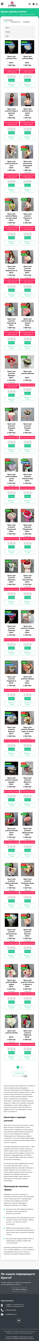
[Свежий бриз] (27, 616)
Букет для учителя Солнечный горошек (11, 528)
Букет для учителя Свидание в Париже (11, 680)
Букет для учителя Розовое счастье (28, 427)
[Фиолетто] (27, 768)
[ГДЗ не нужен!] (27, 309)
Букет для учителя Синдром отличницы (27, 269)
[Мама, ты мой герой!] (11, 204)
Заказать (11, 80)
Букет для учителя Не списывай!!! (27, 163)
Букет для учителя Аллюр (11, 1032)
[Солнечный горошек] (11, 515)
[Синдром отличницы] (27, 256)
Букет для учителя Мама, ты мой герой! (11, 216)
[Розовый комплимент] (11, 414)
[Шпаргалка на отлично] (11, 256)
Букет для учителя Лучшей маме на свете (27, 729)
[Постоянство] (27, 566)
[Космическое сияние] (11, 920)
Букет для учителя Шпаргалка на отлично (11, 269)
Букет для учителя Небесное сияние (28, 1034)
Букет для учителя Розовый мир (27, 476)
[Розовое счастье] (27, 414)
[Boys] (27, 46)
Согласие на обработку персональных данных (19, 1338)
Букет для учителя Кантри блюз (11, 830)
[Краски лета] (11, 151)
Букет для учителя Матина (27, 372)
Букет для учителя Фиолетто (28, 780)
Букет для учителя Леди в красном (11, 111)
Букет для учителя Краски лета (11, 163)
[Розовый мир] (27, 464)
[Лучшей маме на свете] (27, 717)
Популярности (15, 22)
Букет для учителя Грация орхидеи (11, 780)
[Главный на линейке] (11, 309)
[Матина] (27, 361)
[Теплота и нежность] (27, 970)
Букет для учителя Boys (27, 57)
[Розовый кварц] (27, 869)
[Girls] (11, 46)
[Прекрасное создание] (27, 515)
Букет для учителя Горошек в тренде (27, 217)
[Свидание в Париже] (11, 667)
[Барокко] (11, 717)
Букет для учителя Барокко (11, 729)
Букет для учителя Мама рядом (11, 982)
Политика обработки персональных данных (19, 1337)
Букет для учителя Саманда (11, 628)
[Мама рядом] (11, 970)
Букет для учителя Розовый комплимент (11, 427)
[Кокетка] (27, 920)
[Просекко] (11, 566)
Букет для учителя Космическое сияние (11, 933)
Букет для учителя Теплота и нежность (27, 982)
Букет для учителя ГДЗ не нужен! (27, 321)
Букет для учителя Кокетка (28, 932)
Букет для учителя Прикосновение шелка (11, 882)
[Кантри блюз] (11, 818)
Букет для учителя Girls (11, 57)
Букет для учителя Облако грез (27, 679)
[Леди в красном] (11, 99)
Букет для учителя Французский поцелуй (27, 831)
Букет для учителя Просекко (11, 578)
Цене (5, 22)
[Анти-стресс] (27, 99)
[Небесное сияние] (27, 1021)
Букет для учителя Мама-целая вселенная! (11, 477)
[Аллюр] (11, 1021)
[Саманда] (11, 616)
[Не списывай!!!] (27, 151)
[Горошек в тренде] (27, 204)
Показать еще (19, 1073)
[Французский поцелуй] (27, 818)
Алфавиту (26, 22)
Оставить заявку (19, 1289)
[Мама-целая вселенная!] (11, 464)
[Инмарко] (11, 361)
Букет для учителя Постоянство (27, 578)
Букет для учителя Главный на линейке (11, 322)
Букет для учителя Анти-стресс (27, 111)
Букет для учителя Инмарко (11, 373)
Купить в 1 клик (11, 85)
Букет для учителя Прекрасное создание (27, 528)
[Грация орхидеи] (11, 768)
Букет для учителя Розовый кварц (27, 881)
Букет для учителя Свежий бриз (27, 628)
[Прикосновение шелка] (11, 869)
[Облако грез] (27, 667)
